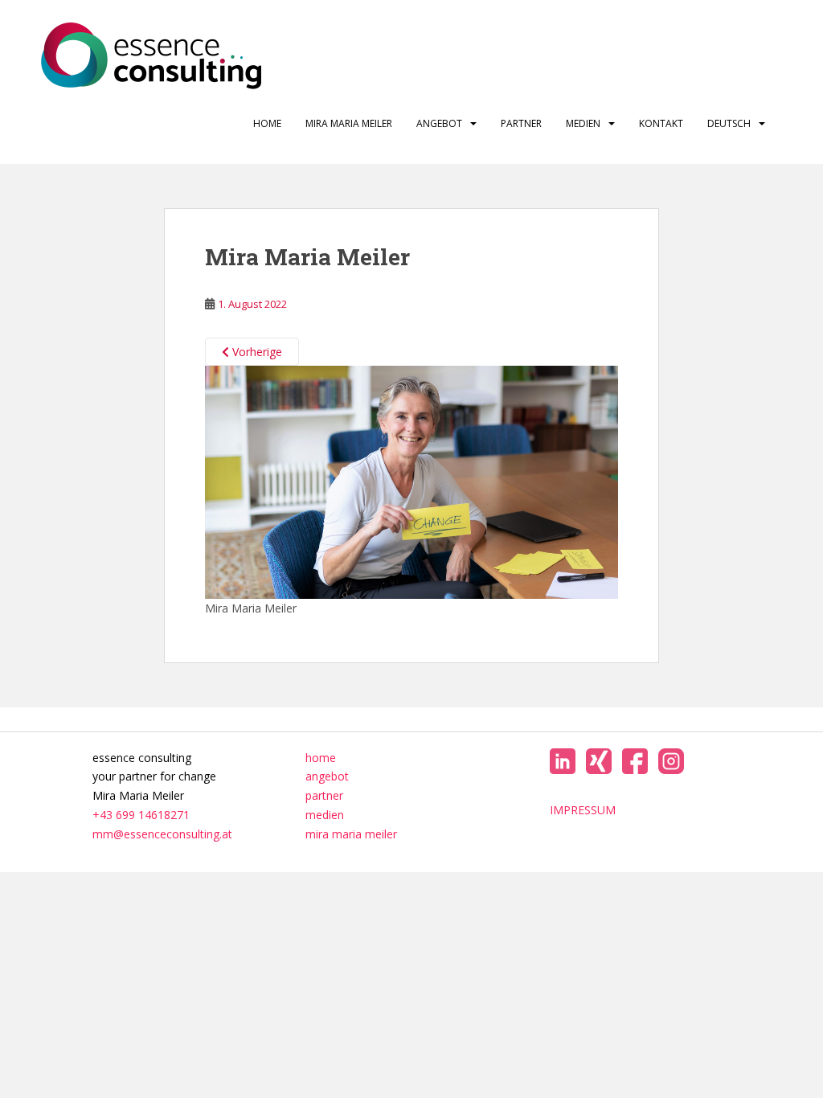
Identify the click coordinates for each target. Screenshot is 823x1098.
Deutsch (729, 123)
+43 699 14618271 (141, 814)
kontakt (661, 123)
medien (583, 123)
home (267, 123)
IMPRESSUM (583, 809)
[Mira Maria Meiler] (412, 481)
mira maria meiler (348, 123)
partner (521, 123)
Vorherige (255, 351)
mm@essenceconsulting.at (162, 834)
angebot (439, 123)
